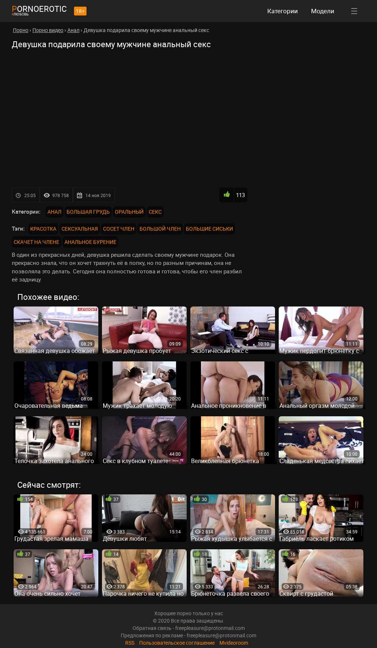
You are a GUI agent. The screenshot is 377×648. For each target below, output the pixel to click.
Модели (322, 11)
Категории (282, 11)
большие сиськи (209, 228)
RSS (129, 642)
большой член (160, 228)
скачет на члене (36, 241)
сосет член (118, 228)
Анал (54, 211)
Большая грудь (88, 211)
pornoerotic (39, 8)
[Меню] (354, 11)
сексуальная (79, 228)
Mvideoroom (233, 642)
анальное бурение (90, 241)
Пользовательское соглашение (177, 642)
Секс (155, 211)
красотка (43, 228)
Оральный (129, 211)
